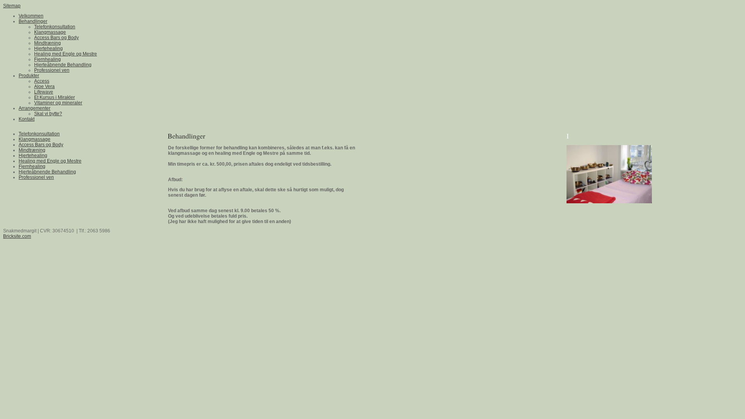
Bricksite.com (17, 236)
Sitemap (12, 6)
